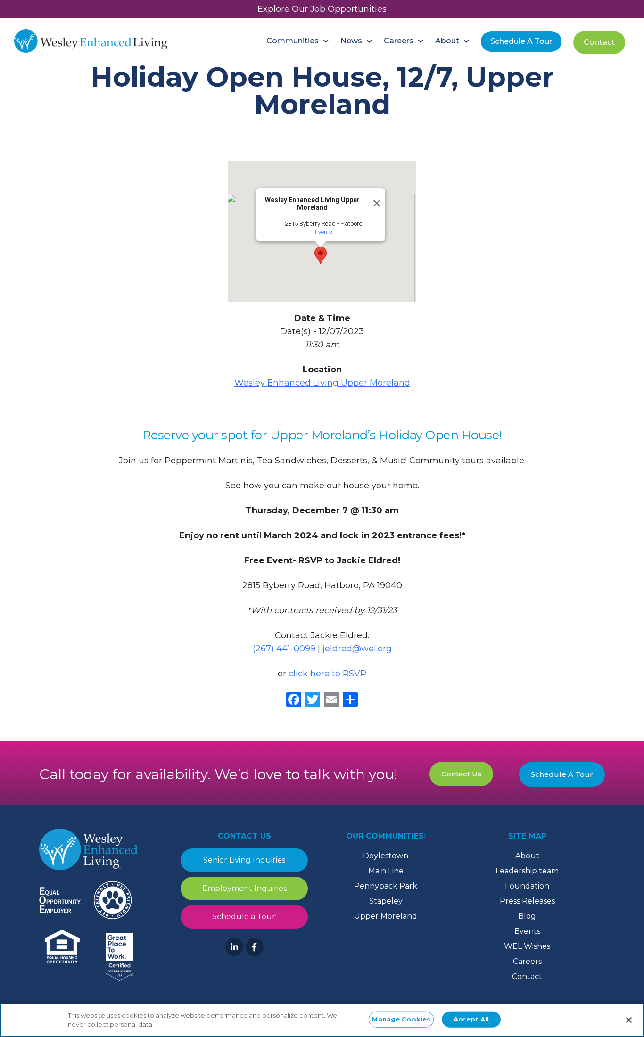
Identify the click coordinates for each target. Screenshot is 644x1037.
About (527, 855)
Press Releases (527, 901)
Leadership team (527, 870)
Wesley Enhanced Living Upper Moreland (322, 383)
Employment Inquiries (244, 888)
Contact (527, 976)
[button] (320, 255)
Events (323, 232)
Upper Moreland (385, 916)
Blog (527, 916)
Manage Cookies (401, 1019)
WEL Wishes (527, 946)
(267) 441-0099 (284, 648)
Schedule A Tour (562, 774)
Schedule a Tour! (244, 916)
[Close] (374, 199)
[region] (322, 1020)
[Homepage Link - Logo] (91, 41)
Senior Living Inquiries (244, 860)
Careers (527, 961)
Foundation (527, 885)
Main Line (386, 870)
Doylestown (385, 855)
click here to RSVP (327, 673)
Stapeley (386, 901)
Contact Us (461, 773)
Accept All (471, 1019)
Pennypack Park (385, 885)
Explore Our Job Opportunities (322, 9)
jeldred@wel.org (357, 648)
